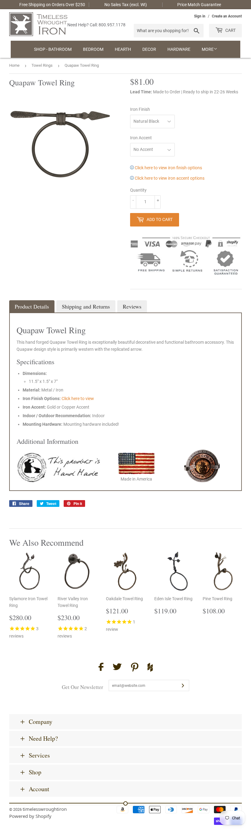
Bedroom (93, 49)
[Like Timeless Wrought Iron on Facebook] (101, 668)
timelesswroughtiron (45, 809)
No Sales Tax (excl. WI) (125, 4)
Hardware (178, 49)
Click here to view (78, 398)
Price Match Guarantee (199, 4)
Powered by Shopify (30, 816)
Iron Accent (141, 137)
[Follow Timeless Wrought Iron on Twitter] (117, 668)
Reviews (132, 306)
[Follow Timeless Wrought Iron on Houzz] (150, 668)
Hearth (123, 49)
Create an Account (227, 16)
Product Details (32, 306)
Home (14, 65)
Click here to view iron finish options (168, 167)
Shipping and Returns (86, 306)
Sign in (199, 16)
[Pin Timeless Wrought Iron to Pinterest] (134, 668)
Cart (230, 30)
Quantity (138, 190)
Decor (149, 49)
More (208, 49)
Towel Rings (42, 65)
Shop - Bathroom (53, 49)
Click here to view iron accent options (169, 178)
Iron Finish (140, 109)
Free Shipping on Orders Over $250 (52, 4)
